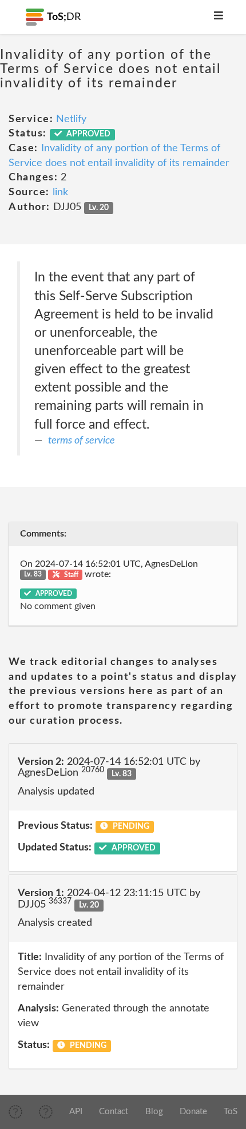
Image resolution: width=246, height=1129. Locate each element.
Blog (154, 1111)
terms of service (81, 441)
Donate (193, 1111)
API (75, 1111)
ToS (230, 1111)
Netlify (71, 119)
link (60, 192)
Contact (113, 1111)
